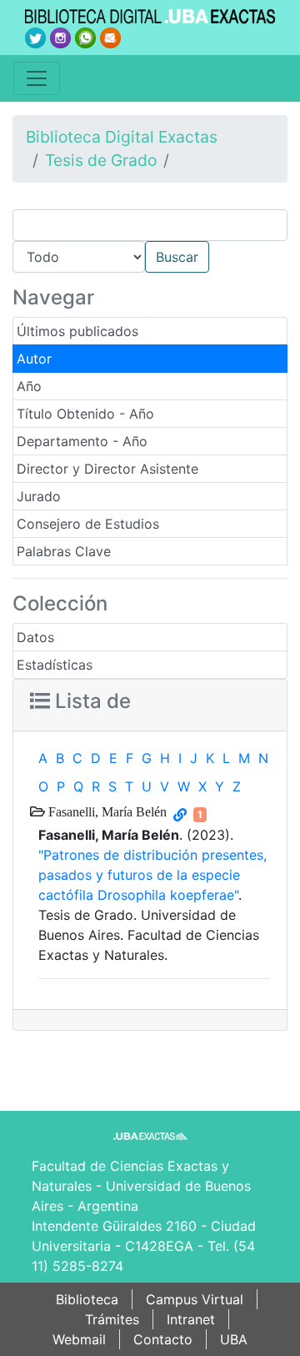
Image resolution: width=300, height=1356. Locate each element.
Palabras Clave (64, 551)
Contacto (162, 1339)
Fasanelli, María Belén (106, 811)
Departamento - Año (82, 441)
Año (29, 386)
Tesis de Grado (101, 160)
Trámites (112, 1319)
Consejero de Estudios (88, 523)
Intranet (191, 1319)
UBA (234, 1339)
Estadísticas (54, 664)
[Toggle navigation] (36, 78)
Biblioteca (87, 1299)
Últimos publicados (77, 331)
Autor (34, 358)
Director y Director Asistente (107, 468)
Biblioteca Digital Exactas (122, 137)
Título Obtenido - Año (85, 413)
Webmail (79, 1339)
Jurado (39, 496)
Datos (35, 637)
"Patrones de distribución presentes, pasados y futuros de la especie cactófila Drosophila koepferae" (152, 874)
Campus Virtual (194, 1299)
